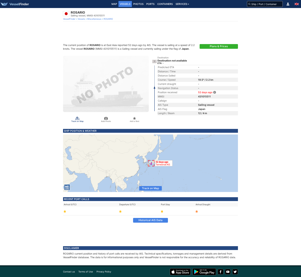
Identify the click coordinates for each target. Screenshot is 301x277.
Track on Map (150, 188)
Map (114, 3)
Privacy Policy (104, 271)
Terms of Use (85, 271)
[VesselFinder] (14, 4)
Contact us (69, 271)
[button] (288, 4)
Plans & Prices (219, 46)
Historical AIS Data (150, 220)
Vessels (125, 3)
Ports (150, 3)
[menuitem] (69, 19)
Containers (165, 3)
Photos (138, 3)
